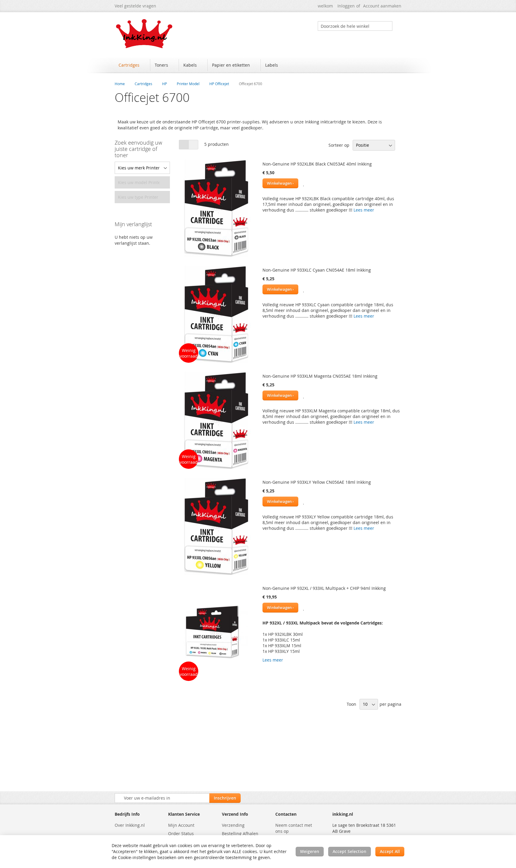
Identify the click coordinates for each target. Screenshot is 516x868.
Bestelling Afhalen (240, 833)
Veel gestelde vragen (135, 6)
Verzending (233, 825)
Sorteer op (338, 145)
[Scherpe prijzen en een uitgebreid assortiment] (144, 33)
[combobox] (355, 26)
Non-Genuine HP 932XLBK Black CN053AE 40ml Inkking (317, 164)
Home (120, 83)
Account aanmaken (382, 6)
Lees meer (364, 210)
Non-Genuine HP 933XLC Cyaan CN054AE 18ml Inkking (316, 270)
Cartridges (143, 83)
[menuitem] (132, 65)
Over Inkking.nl (130, 825)
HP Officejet (219, 83)
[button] (304, 183)
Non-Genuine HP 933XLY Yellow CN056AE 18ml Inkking (316, 482)
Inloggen (346, 6)
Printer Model (188, 83)
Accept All (390, 851)
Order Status (181, 833)
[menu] (258, 66)
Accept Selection (349, 851)
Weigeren (309, 851)
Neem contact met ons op (293, 828)
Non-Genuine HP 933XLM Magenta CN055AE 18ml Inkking (319, 376)
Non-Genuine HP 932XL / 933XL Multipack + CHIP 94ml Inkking (324, 588)
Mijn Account (181, 825)
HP (164, 83)
